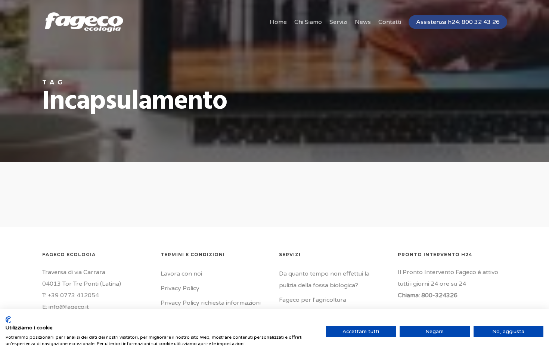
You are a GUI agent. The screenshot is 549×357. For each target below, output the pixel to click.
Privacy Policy (180, 288)
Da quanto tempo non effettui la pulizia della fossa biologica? (324, 279)
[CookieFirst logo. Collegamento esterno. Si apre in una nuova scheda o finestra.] (8, 319)
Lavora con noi (181, 273)
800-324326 (439, 295)
